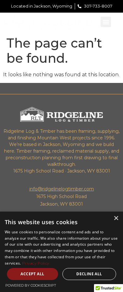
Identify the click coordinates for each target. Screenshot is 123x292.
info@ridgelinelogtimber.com (61, 189)
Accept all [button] (32, 274)
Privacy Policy (35, 263)
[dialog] (61, 252)
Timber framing (33, 151)
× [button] (116, 218)
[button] (106, 22)
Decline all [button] (89, 274)
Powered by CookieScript (30, 285)
